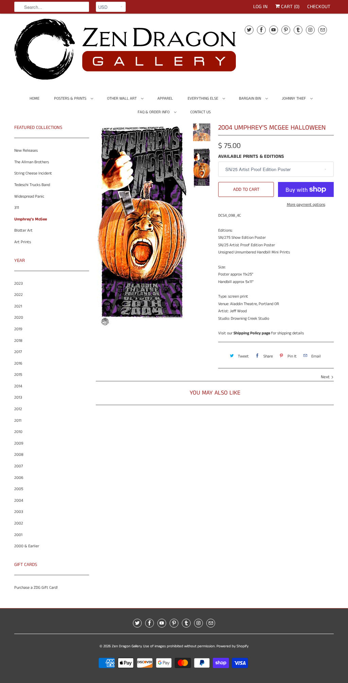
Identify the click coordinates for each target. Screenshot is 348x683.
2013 (18, 397)
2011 (17, 420)
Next (326, 377)
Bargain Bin (250, 98)
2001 (18, 535)
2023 (18, 283)
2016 (18, 363)
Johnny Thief (294, 98)
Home (34, 98)
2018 (18, 341)
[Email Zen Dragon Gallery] (322, 29)
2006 (18, 478)
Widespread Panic (29, 196)
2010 (18, 432)
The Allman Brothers (31, 162)
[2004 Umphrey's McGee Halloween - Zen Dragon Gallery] (142, 225)
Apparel (165, 98)
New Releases (26, 150)
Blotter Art (23, 230)
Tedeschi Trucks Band (32, 185)
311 (16, 208)
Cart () (289, 6)
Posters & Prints (70, 98)
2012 (18, 409)
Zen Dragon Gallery (126, 646)
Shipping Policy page (251, 333)
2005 (18, 489)
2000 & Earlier (26, 546)
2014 (18, 386)
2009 (18, 443)
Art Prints (22, 242)
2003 (18, 512)
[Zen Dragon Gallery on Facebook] (261, 29)
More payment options (306, 204)
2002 (18, 523)
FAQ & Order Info (154, 112)
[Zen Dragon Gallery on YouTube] (273, 29)
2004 (18, 500)
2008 (18, 454)
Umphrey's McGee (30, 219)
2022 (18, 295)
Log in (260, 6)
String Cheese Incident (33, 173)
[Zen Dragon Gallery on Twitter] (249, 29)
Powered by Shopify (232, 646)
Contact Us (200, 112)
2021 (18, 306)
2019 (18, 329)
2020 (18, 317)
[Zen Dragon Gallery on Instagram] (310, 29)
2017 (18, 352)
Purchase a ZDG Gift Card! (36, 587)
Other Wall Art (122, 98)
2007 (18, 466)
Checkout (318, 6)
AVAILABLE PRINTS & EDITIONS (251, 156)
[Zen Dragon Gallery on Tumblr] (298, 29)
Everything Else (203, 98)
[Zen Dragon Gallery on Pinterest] (285, 29)
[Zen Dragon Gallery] (136, 52)
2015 (18, 375)
